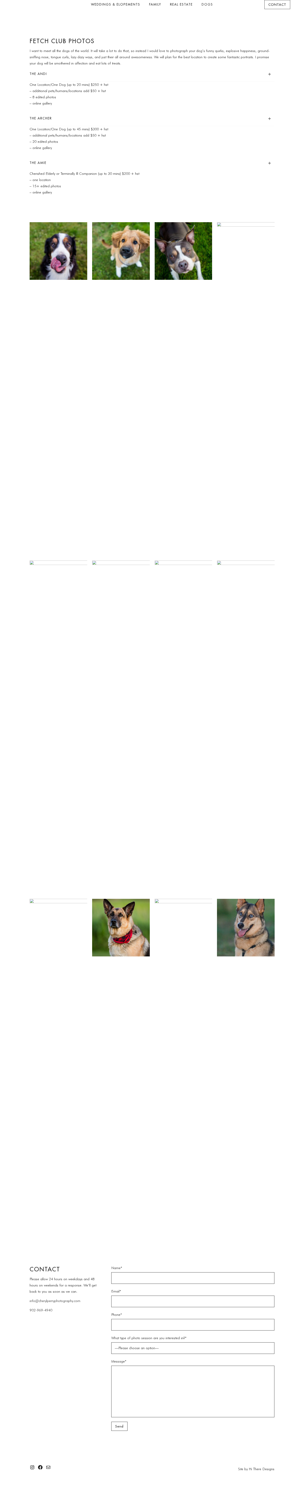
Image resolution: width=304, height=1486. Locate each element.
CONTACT (277, 4)
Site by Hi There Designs (256, 1469)
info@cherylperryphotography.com (55, 1301)
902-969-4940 (41, 1310)
